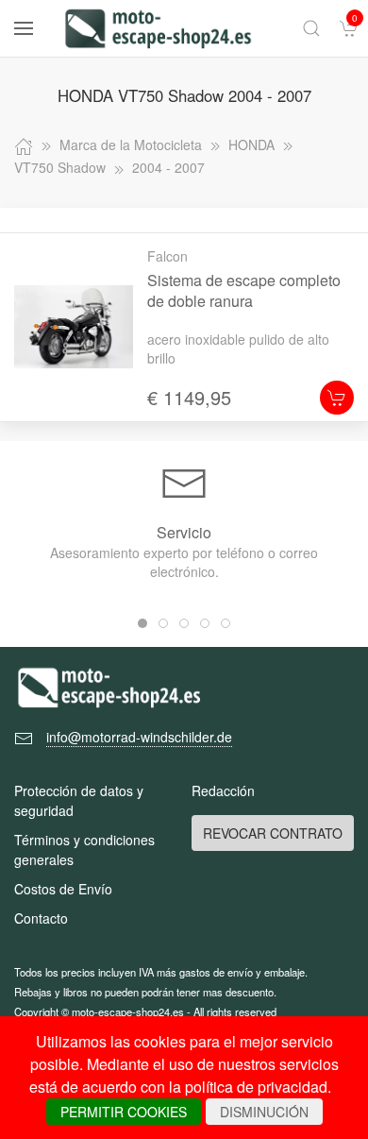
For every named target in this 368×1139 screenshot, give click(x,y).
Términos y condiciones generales (84, 849)
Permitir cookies (123, 1111)
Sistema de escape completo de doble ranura (244, 290)
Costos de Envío (63, 888)
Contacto (41, 918)
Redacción (223, 790)
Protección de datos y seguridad (78, 800)
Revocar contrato (273, 833)
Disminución (264, 1111)
